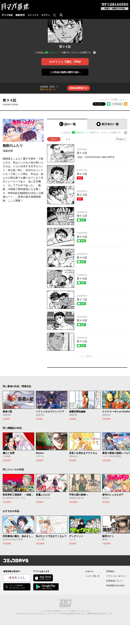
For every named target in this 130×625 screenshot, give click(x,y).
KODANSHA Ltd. (24, 614)
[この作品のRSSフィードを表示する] (125, 104)
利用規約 (110, 571)
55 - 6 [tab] (53, 139)
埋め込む (118, 104)
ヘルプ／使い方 (92, 576)
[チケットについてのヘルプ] (94, 52)
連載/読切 (20, 15)
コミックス (33, 15)
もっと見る (86, 356)
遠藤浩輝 (8, 150)
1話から (122, 139)
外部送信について (114, 581)
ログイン (45, 15)
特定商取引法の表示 (115, 585)
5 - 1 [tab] (68, 139)
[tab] (67, 124)
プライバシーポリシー (116, 576)
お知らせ (89, 571)
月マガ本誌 (7, 15)
